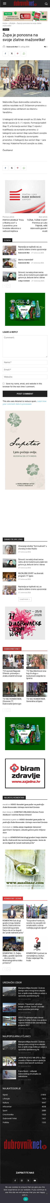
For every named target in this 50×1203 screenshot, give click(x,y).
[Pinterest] (17, 53)
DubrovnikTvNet (9, 668)
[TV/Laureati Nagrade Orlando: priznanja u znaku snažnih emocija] (13, 661)
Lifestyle (12, 23)
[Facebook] (5, 53)
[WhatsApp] (23, 53)
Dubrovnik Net (12, 47)
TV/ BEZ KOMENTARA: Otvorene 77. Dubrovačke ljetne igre (12, 701)
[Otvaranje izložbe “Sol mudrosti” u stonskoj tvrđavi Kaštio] (9, 549)
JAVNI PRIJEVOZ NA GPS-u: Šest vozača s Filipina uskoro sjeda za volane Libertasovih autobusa (32, 1060)
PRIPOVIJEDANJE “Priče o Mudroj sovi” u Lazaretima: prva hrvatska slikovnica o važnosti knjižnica (13, 225)
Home (5, 23)
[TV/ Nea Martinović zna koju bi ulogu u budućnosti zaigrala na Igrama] (36, 661)
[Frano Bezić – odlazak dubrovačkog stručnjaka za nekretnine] (9, 1074)
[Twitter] (11, 53)
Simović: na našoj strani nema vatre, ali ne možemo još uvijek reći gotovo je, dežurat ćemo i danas (32, 275)
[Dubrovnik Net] (4, 46)
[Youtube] (34, 1180)
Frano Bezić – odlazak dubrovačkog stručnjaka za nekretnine (29, 1073)
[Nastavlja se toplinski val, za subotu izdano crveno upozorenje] (9, 250)
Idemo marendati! (25, 260)
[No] (46, 1193)
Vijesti (5, 254)
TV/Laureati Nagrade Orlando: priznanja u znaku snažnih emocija (12, 673)
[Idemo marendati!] (9, 263)
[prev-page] (4, 286)
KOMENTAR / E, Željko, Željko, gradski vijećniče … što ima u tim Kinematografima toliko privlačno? (12, 958)
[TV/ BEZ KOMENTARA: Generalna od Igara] (36, 689)
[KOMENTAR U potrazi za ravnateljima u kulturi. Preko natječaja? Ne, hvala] (36, 944)
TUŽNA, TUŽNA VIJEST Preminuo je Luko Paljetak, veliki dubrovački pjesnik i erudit (37, 225)
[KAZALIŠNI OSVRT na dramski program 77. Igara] (9, 576)
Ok (26, 1199)
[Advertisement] (25, 509)
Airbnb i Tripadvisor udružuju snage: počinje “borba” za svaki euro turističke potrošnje (31, 1006)
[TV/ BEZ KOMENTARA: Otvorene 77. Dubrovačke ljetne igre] (13, 689)
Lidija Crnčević (24, 281)
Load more (24, 599)
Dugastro (6, 266)
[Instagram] (21, 1180)
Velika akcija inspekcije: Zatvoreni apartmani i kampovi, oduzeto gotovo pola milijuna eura (24, 830)
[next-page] (8, 286)
